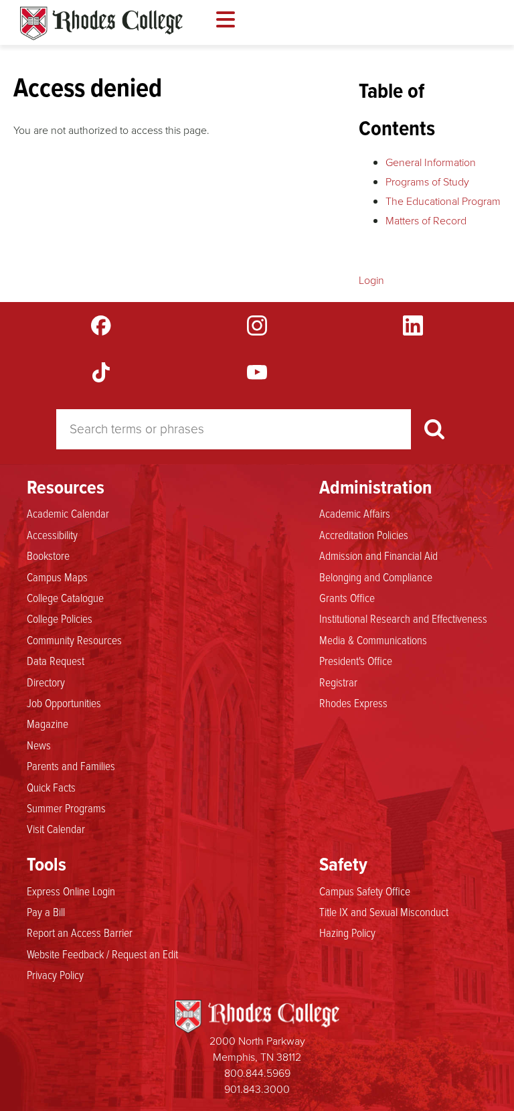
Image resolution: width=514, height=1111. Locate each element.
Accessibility (52, 534)
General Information (431, 162)
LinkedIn (413, 325)
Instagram (257, 325)
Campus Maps (57, 577)
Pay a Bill (46, 911)
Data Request (55, 660)
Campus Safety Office (364, 891)
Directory (46, 682)
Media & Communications (373, 640)
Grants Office (347, 597)
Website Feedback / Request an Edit (102, 954)
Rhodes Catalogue (101, 23)
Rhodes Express (353, 702)
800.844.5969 (257, 1073)
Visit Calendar (56, 828)
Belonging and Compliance (375, 577)
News (39, 745)
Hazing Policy (347, 932)
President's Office (355, 660)
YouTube (257, 372)
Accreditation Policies (363, 534)
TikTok (101, 372)
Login (371, 280)
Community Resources (74, 640)
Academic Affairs (354, 513)
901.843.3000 (257, 1089)
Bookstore (48, 555)
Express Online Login (71, 891)
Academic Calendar (68, 513)
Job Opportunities (64, 702)
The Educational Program (443, 201)
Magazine (47, 723)
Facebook (101, 325)
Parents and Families (71, 765)
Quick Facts (51, 787)
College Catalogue (65, 597)
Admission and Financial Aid (378, 555)
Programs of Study (427, 182)
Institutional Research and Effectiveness (403, 618)
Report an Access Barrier (80, 932)
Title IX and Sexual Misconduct (383, 911)
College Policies (59, 618)
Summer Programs (66, 808)
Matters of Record (426, 220)
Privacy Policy (55, 974)
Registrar (338, 682)
